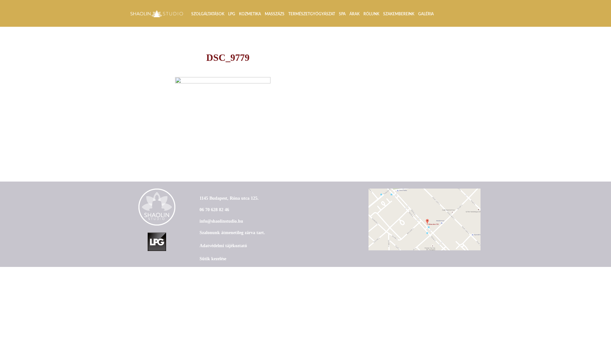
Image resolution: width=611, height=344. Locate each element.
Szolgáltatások (207, 14)
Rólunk (371, 14)
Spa (342, 14)
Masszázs (274, 14)
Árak (354, 14)
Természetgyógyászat (311, 14)
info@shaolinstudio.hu (221, 221)
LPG (231, 14)
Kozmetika (250, 14)
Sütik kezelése (213, 258)
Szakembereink (398, 14)
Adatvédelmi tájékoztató (223, 245)
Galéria (426, 14)
